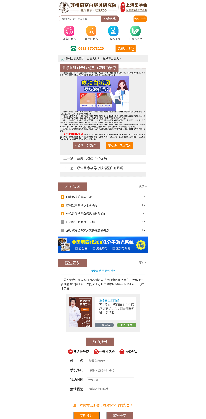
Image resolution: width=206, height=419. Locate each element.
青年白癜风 (91, 38)
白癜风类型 (93, 58)
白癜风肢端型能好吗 (92, 158)
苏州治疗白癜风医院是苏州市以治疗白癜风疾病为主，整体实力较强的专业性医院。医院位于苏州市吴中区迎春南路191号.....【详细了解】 (102, 284)
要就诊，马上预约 (119, 145)
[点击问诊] (103, 253)
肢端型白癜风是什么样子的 (81, 222)
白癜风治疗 (135, 38)
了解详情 (136, 325)
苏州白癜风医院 (75, 58)
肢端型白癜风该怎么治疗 (80, 205)
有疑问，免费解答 (86, 145)
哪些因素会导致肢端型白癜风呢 (100, 168)
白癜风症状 (113, 38)
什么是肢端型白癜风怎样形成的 (84, 213)
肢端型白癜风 (111, 58)
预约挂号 (84, 325)
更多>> (143, 186)
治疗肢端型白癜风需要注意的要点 (85, 230)
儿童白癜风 (69, 38)
